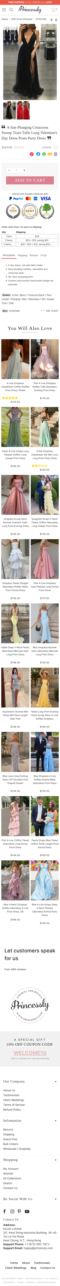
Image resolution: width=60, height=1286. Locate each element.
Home (5, 19)
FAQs (43, 255)
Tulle (11, 303)
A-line (15, 295)
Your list (46, 147)
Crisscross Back (36, 295)
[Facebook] (6, 1211)
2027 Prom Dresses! (21, 19)
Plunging (15, 299)
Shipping (22, 255)
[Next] (56, 19)
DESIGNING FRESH (47, 1282)
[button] (10, 397)
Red (24, 299)
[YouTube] (27, 1211)
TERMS (20, 1282)
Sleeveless (34, 299)
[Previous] (51, 19)
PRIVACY (30, 1282)
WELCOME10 (30, 1053)
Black (23, 295)
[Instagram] (13, 1211)
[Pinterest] (20, 1211)
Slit (43, 299)
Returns (34, 255)
